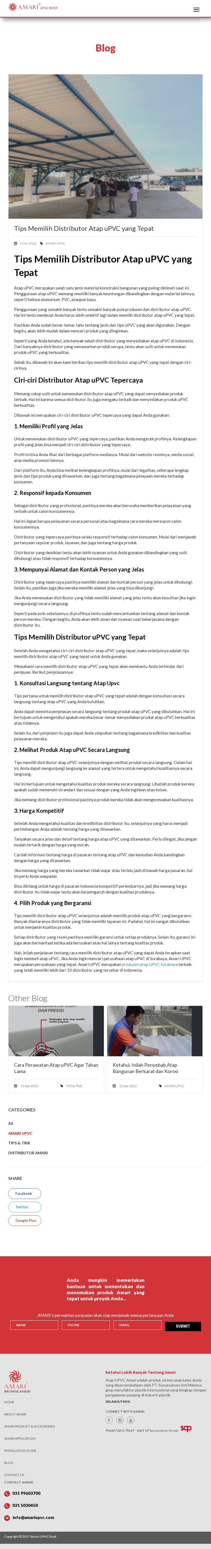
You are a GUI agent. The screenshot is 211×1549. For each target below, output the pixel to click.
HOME (9, 1402)
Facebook (23, 1193)
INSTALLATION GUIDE (20, 1450)
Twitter (22, 1207)
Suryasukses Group (163, 1430)
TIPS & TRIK (73, 1086)
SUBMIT (183, 1326)
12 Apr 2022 (28, 1086)
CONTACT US (14, 1475)
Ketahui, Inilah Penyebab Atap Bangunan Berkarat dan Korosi (145, 1068)
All (10, 1123)
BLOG (8, 1463)
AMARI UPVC (55, 243)
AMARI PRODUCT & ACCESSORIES (29, 1426)
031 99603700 (26, 1493)
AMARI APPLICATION (19, 1438)
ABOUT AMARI (15, 1414)
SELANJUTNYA (118, 1401)
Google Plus (25, 1220)
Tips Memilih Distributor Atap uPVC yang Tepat (84, 228)
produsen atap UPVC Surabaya (150, 964)
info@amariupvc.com (33, 1517)
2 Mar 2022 (28, 243)
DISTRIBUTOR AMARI (28, 1152)
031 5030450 (25, 1505)
